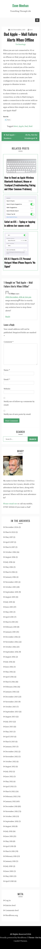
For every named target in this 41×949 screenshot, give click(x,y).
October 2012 (10, 761)
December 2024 (11, 527)
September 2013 (11, 712)
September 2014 (11, 652)
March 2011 (10, 851)
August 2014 (10, 657)
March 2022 (10, 532)
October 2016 (10, 552)
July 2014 (9, 662)
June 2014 (9, 667)
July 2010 (9, 866)
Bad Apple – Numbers (10, 136)
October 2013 (10, 707)
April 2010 (9, 881)
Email (7, 379)
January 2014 (10, 692)
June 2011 (9, 836)
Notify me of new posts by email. (17, 414)
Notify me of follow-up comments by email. (19, 403)
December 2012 (11, 752)
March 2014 (10, 682)
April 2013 (9, 737)
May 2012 (9, 781)
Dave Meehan (20, 5)
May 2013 (9, 732)
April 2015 (9, 617)
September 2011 (11, 821)
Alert (16, 126)
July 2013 (9, 722)
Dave (31, 30)
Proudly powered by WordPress (13, 937)
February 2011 (11, 856)
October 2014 (10, 647)
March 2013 (10, 742)
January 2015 (10, 632)
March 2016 (10, 572)
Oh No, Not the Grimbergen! (30, 136)
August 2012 (10, 766)
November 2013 (11, 702)
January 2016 (10, 577)
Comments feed (12, 910)
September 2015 (11, 592)
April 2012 (9, 786)
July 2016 (9, 562)
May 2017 (9, 537)
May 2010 (9, 876)
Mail (30, 126)
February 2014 (11, 687)
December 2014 (11, 637)
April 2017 (9, 542)
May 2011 (9, 841)
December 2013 (11, 697)
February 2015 (11, 627)
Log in (8, 900)
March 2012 (10, 791)
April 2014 (9, 677)
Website (7, 389)
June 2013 (9, 727)
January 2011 (10, 861)
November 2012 (11, 756)
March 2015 (10, 622)
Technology (20, 44)
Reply (7, 317)
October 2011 (10, 816)
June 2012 (9, 776)
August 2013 (10, 717)
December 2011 (11, 806)
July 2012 (9, 771)
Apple (21, 126)
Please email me (10, 504)
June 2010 (9, 871)
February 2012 (11, 796)
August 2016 (10, 557)
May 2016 (9, 567)
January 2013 (10, 747)
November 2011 (11, 811)
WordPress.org (11, 915)
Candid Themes (20, 941)
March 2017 (10, 547)
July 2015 (8, 602)
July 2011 (8, 831)
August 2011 (10, 826)
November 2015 (11, 582)
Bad (26, 126)
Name (7, 370)
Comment (8, 342)
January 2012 (10, 801)
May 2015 (9, 612)
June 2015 (9, 607)
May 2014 (9, 672)
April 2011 (9, 846)
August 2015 (10, 597)
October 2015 (10, 587)
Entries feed (10, 905)
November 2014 (11, 642)
